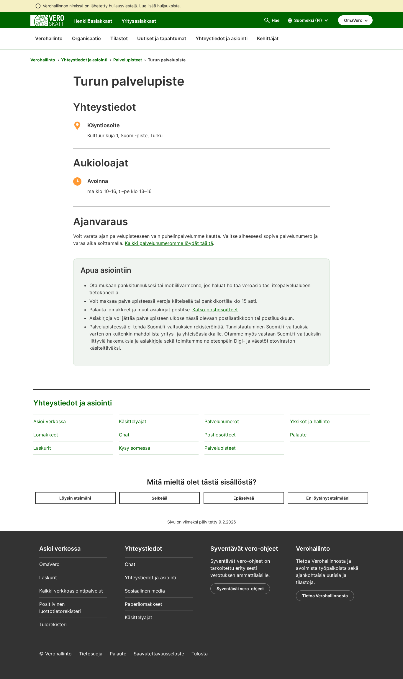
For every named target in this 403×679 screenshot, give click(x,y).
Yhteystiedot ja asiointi (84, 59)
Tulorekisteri (53, 624)
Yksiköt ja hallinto (310, 421)
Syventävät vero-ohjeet (240, 588)
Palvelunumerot (221, 421)
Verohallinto (49, 38)
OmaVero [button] (353, 20)
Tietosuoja (90, 654)
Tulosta (199, 654)
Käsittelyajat (132, 421)
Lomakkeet (45, 435)
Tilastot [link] (119, 38)
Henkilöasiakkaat (92, 21)
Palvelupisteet (127, 59)
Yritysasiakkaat (139, 21)
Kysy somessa (134, 448)
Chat (124, 435)
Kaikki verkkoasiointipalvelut (71, 591)
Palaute (298, 435)
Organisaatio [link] (86, 38)
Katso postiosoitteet (215, 309)
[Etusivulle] (47, 20)
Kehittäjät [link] (268, 38)
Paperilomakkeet (143, 604)
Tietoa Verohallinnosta (325, 595)
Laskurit (42, 448)
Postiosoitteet (220, 435)
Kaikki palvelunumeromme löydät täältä (169, 243)
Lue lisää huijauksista (159, 5)
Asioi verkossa (49, 421)
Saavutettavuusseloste (159, 654)
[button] (75, 498)
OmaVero (49, 564)
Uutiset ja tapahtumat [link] (161, 38)
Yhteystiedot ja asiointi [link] (222, 38)
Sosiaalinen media (145, 591)
